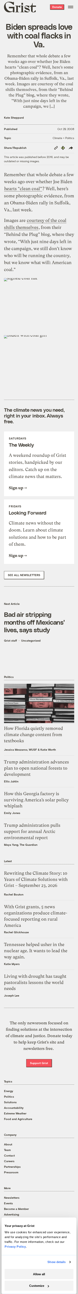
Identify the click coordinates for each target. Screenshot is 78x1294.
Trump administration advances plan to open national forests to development (36, 768)
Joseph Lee (11, 995)
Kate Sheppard (14, 117)
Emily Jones (12, 813)
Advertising (11, 1214)
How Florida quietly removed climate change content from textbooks (33, 734)
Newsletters (11, 1197)
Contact (9, 1155)
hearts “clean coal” (23, 188)
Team (7, 1150)
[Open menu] (70, 7)
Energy (8, 1091)
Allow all (39, 1274)
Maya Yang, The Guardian (20, 844)
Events (8, 1203)
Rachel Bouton (13, 894)
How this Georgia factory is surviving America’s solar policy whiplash (36, 800)
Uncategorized (31, 640)
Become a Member (16, 1209)
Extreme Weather (15, 1113)
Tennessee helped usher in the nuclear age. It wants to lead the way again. (35, 950)
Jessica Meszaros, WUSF (20, 749)
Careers (9, 1161)
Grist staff (10, 640)
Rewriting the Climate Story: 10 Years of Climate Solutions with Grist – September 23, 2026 (36, 879)
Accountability (14, 1107)
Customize (36, 1285)
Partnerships (12, 1166)
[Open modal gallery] (39, 304)
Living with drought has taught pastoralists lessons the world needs (35, 982)
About (8, 1144)
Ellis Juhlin (11, 781)
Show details (56, 1262)
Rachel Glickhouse (16, 932)
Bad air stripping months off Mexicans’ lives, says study (34, 621)
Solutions (10, 1102)
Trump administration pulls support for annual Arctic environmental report (32, 831)
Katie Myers (12, 964)
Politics (9, 1096)
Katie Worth (48, 749)
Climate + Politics (63, 138)
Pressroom (11, 1172)
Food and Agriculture (18, 1119)
